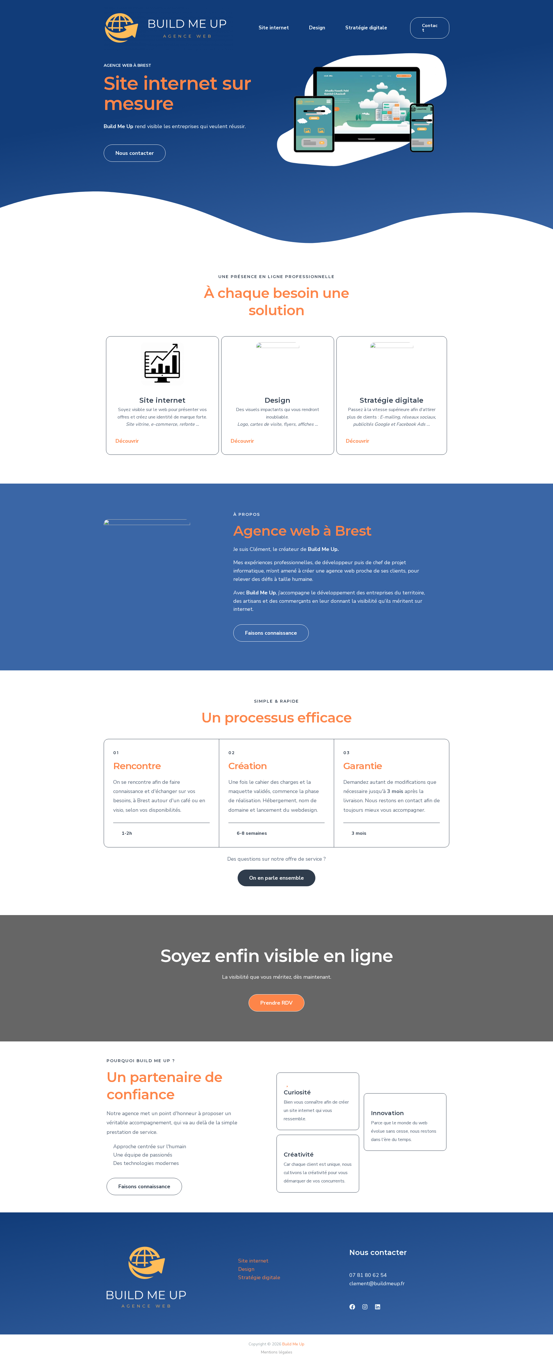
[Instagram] (365, 1307)
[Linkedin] (377, 1307)
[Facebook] (352, 1307)
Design (317, 27)
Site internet (274, 27)
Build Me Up (293, 1344)
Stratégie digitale (366, 27)
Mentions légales (276, 1352)
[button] (429, 28)
